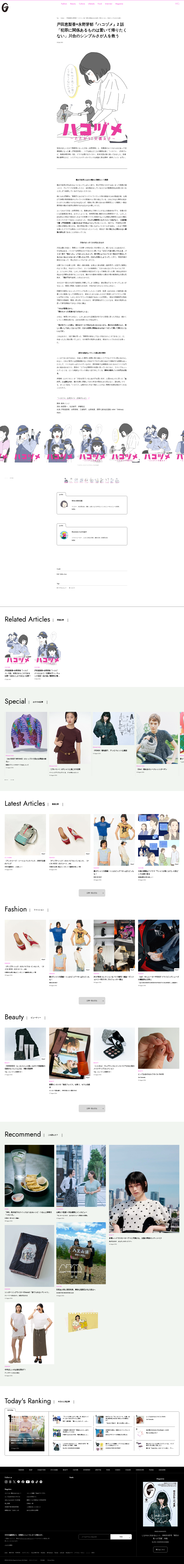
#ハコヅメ (72, 588)
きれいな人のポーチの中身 (12, 1500)
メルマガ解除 (8, 1545)
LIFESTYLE (98, 1470)
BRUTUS (11, 1553)
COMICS (117, 1470)
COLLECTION (41, 1470)
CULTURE (75, 1470)
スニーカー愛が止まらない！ (13, 1493)
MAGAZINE (162, 1470)
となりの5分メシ (31, 1496)
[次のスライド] (9, 779)
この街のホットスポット (34, 1507)
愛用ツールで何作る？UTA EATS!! (36, 1500)
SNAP (30, 1470)
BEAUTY (65, 1470)
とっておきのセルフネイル (12, 1496)
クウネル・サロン (79, 1553)
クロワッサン (25, 1553)
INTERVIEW (86, 1470)
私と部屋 (7, 1503)
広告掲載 (42, 1560)
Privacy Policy (51, 1560)
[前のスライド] (6, 779)
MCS (93, 1553)
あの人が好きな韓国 (32, 1510)
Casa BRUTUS (35, 1553)
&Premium (50, 1553)
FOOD (108, 1470)
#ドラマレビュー (61, 588)
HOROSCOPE (140, 1470)
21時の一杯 (30, 1503)
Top (58, 18)
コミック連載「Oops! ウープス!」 (36, 1493)
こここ (88, 1553)
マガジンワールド (33, 1560)
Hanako (43, 1553)
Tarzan (56, 1553)
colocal (62, 1553)
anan (6, 1553)
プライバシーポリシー (26, 1538)
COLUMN (128, 1470)
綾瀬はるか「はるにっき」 (12, 1510)
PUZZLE (151, 1470)
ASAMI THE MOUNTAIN (12, 1507)
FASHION (21, 1470)
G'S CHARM (54, 1470)
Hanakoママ (69, 1553)
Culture (62, 18)
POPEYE (17, 1553)
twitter (73, 509)
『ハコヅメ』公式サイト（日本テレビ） (72, 398)
